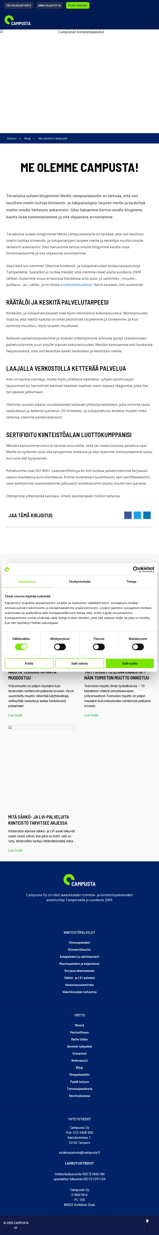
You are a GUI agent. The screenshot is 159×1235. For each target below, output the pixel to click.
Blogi (79, 1067)
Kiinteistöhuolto (79, 949)
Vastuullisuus (79, 1032)
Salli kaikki (129, 663)
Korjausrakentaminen (79, 970)
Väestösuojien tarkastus (80, 992)
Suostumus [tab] (27, 581)
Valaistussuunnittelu (79, 985)
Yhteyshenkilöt (79, 1074)
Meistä (79, 1025)
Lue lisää (15, 715)
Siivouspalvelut (79, 942)
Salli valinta (79, 663)
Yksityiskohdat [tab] (79, 581)
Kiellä (29, 663)
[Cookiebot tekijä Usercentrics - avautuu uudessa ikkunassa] (136, 569)
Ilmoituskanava (79, 1096)
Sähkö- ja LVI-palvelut (79, 978)
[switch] (60, 647)
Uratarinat (79, 1053)
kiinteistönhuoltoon (76, 284)
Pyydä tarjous (79, 1081)
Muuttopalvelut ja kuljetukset (79, 963)
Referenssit (79, 1060)
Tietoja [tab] (131, 581)
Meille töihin (79, 1039)
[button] (151, 20)
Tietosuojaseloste (79, 1088)
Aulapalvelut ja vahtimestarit (79, 956)
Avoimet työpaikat (79, 1046)
